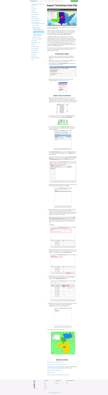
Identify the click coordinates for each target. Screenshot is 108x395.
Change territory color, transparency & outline (57, 364)
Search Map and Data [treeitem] (36, 20)
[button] (62, 1)
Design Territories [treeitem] (36, 27)
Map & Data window (64, 80)
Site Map (55, 393)
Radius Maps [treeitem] (34, 40)
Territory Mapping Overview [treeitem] (38, 23)
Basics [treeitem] (32, 6)
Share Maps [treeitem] (33, 16)
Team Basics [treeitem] (34, 8)
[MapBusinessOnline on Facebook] (34, 381)
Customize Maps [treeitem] (35, 48)
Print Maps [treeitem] (33, 54)
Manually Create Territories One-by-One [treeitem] (38, 29)
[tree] (37, 32)
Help (66, 382)
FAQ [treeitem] (32, 59)
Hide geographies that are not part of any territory (58, 374)
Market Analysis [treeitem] (34, 52)
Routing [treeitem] (33, 44)
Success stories (57, 382)
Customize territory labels (52, 366)
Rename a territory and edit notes (54, 370)
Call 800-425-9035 (36, 388)
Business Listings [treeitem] (35, 46)
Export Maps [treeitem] (34, 55)
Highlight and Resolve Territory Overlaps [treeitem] (38, 35)
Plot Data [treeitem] (33, 10)
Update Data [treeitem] (34, 12)
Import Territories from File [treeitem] (38, 32)
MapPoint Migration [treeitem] (35, 57)
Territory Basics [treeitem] (35, 25)
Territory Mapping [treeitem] (35, 22)
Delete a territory (51, 372)
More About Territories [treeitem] (37, 38)
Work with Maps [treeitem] (34, 14)
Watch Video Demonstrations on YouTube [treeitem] (37, 5)
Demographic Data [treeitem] (35, 42)
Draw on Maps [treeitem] (34, 50)
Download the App (46, 387)
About (44, 382)
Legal (52, 393)
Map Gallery (45, 386)
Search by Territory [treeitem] (36, 37)
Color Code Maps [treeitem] (35, 18)
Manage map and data (58, 60)
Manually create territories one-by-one (55, 362)
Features (45, 388)
